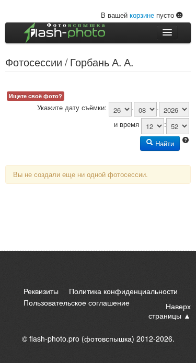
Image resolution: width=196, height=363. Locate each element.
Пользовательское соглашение (77, 302)
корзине (142, 15)
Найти (163, 143)
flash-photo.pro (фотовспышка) (81, 338)
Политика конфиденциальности (123, 291)
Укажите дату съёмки (71, 107)
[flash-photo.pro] (64, 32)
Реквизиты (41, 291)
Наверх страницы (169, 311)
